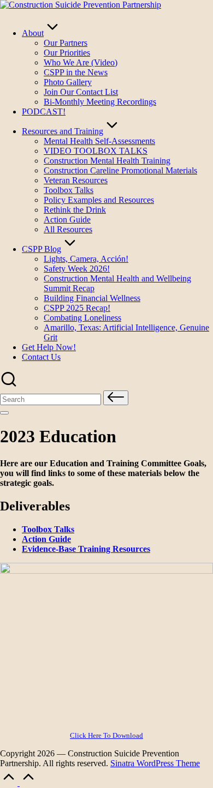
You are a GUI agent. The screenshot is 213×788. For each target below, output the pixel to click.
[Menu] (4, 412)
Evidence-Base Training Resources (86, 549)
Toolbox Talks (48, 529)
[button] (115, 397)
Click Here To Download (106, 735)
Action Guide (46, 539)
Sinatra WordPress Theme (155, 763)
